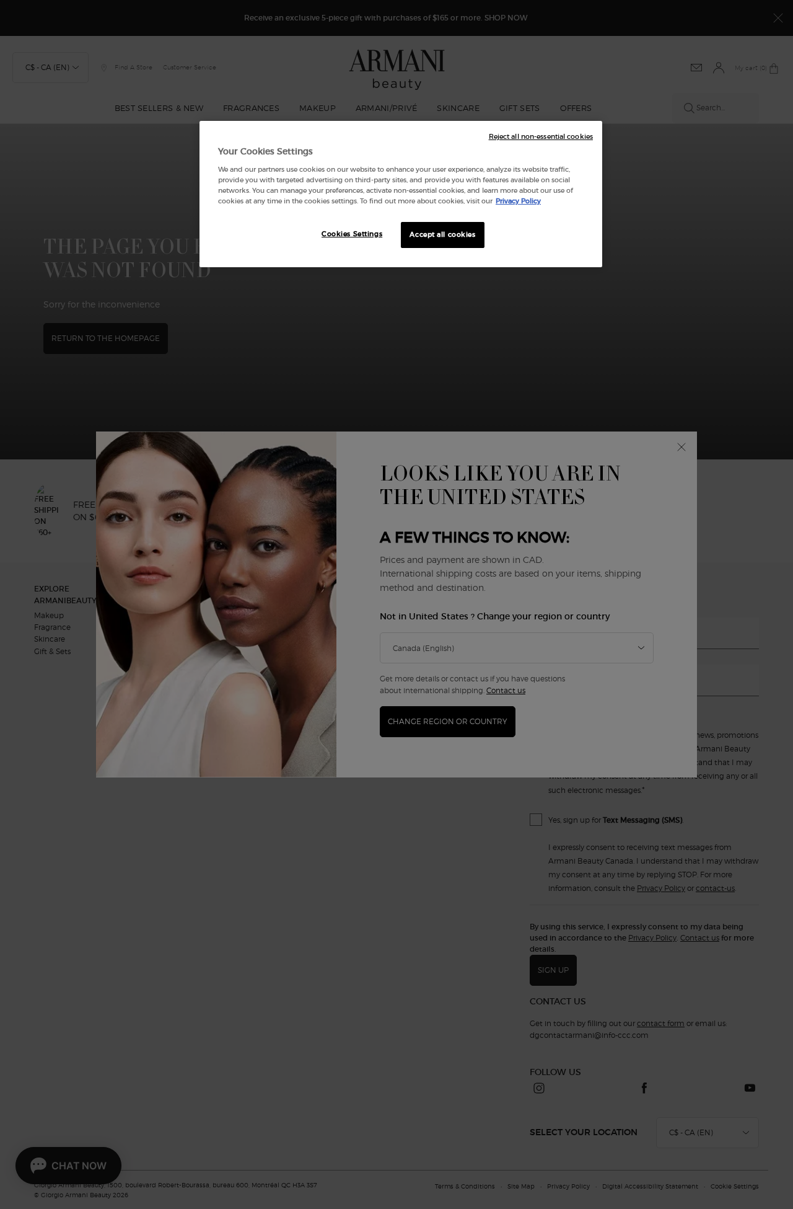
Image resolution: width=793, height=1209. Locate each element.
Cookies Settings (352, 233)
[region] (400, 194)
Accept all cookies (442, 234)
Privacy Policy (518, 201)
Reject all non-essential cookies (541, 137)
